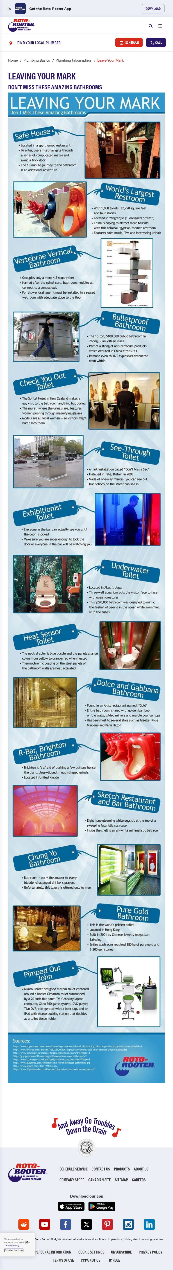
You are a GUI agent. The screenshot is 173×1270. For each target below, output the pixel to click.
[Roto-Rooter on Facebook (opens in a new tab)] (65, 1224)
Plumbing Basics (36, 60)
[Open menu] (160, 25)
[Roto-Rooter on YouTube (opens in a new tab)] (44, 1224)
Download (153, 8)
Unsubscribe (121, 1252)
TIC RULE (113, 1260)
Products (122, 1169)
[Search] (150, 25)
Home (13, 60)
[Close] (27, 1242)
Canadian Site (99, 1179)
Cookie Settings (91, 1252)
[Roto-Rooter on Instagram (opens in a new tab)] (128, 1224)
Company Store (71, 1179)
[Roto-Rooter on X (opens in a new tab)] (86, 1224)
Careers (139, 1179)
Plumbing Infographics (74, 60)
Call (158, 42)
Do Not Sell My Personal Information (41, 1252)
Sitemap (121, 1179)
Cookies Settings (14, 1250)
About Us (141, 1169)
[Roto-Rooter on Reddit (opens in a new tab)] (23, 1224)
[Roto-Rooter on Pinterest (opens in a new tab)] (107, 1224)
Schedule (132, 42)
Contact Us (101, 1169)
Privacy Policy (150, 1252)
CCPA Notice (90, 1260)
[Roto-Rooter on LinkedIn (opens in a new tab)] (149, 1224)
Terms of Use (63, 1260)
